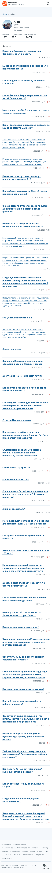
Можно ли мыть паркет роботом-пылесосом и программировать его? (22, 225)
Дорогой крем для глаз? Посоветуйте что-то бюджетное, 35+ (23, 584)
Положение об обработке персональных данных (20, 848)
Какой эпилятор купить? (16, 467)
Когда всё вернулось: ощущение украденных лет (20, 800)
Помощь (45, 848)
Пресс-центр (6, 858)
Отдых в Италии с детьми (16, 420)
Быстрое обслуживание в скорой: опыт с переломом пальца (25, 67)
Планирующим (27, 855)
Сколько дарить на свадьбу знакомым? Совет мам (24, 82)
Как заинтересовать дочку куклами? (23, 689)
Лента (4, 14)
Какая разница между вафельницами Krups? (23, 785)
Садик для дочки (11, 349)
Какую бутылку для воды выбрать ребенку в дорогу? (21, 702)
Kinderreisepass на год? (15, 479)
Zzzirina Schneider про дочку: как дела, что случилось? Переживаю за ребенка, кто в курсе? (24, 754)
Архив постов (42, 851)
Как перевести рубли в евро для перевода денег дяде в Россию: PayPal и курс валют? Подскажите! (25, 435)
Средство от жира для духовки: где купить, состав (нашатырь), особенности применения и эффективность (25, 719)
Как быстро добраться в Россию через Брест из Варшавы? (24, 389)
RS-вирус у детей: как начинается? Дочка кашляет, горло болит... (22, 614)
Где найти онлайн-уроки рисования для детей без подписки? (24, 97)
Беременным (6, 855)
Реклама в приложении (10, 851)
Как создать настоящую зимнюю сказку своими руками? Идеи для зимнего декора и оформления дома (25, 405)
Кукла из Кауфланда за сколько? (20, 627)
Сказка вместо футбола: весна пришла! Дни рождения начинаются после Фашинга (24, 208)
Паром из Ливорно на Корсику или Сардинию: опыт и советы (21, 52)
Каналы (25, 851)
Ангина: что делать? (13, 509)
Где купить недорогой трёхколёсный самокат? (23, 537)
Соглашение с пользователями (13, 844)
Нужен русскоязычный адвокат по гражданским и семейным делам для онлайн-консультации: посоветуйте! (23, 568)
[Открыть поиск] (48, 3)
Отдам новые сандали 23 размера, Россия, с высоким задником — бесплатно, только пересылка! (21, 452)
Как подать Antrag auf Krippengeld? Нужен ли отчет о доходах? (22, 770)
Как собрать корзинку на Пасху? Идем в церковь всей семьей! (25, 192)
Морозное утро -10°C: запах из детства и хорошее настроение (25, 111)
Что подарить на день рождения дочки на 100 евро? (25, 552)
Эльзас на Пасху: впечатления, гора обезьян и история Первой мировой (22, 362)
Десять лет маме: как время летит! (22, 375)
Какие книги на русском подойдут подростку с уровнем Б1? (21, 177)
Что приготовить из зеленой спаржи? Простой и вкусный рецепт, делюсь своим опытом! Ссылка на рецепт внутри (25, 816)
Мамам (17, 855)
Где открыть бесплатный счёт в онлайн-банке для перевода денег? (25, 599)
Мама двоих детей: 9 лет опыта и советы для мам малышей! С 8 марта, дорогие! (25, 522)
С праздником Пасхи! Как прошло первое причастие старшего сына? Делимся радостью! (25, 494)
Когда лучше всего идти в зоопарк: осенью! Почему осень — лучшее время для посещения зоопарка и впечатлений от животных (25, 281)
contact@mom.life (17, 867)
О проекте (40, 855)
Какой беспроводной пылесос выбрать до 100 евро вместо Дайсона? (26, 126)
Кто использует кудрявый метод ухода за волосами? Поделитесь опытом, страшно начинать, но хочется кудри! (24, 674)
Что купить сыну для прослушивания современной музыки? (23, 658)
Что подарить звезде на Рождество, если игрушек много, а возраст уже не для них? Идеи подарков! (26, 642)
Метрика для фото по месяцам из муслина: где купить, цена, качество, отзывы (23, 736)
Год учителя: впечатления (17, 317)
